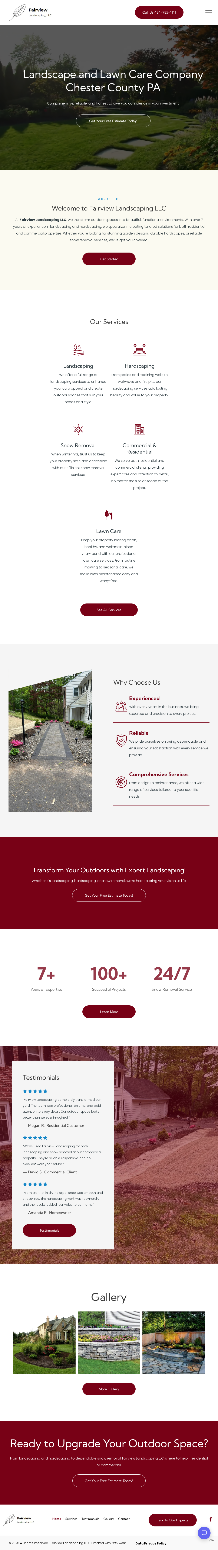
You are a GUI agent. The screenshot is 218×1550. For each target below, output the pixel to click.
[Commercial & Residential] (139, 435)
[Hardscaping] (139, 355)
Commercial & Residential (140, 448)
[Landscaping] (78, 355)
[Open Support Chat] (204, 1533)
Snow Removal (78, 445)
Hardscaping (140, 366)
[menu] (208, 12)
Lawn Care (109, 531)
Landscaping (78, 366)
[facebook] (210, 1520)
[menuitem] (56, 1519)
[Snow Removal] (78, 435)
